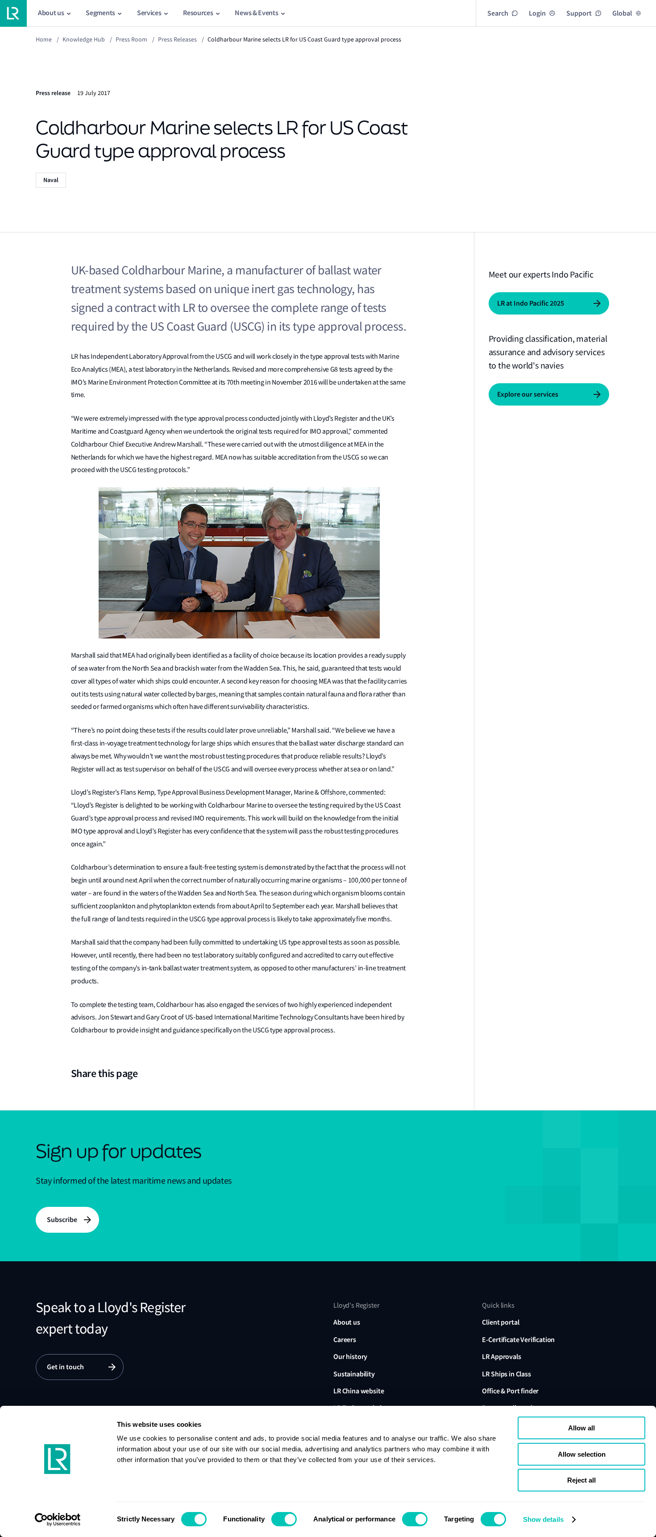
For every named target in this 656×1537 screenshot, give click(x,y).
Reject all (581, 1480)
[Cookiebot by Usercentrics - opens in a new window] (58, 1519)
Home (44, 39)
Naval (50, 180)
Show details (543, 1519)
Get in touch (65, 1366)
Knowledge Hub (83, 39)
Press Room (131, 39)
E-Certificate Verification (518, 1339)
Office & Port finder (510, 1391)
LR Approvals (501, 1356)
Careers (344, 1339)
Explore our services (527, 394)
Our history (350, 1356)
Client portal (500, 1322)
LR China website (358, 1391)
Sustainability (354, 1374)
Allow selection (582, 1454)
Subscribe (62, 1219)
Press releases (177, 39)
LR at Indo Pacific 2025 (530, 303)
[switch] (284, 1519)
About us (346, 1322)
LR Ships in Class (506, 1374)
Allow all (581, 1428)
